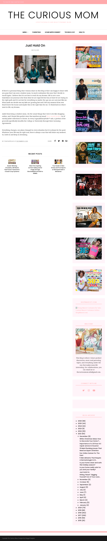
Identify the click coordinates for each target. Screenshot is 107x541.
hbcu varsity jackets (53, 116)
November (84, 479)
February (83, 502)
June (81, 492)
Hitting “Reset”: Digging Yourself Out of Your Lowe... (90, 476)
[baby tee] (89, 259)
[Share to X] (59, 141)
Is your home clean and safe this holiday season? (91, 464)
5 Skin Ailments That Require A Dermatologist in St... (90, 459)
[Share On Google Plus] (66, 141)
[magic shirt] (89, 131)
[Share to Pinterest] (62, 141)
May (81, 495)
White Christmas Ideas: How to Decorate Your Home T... (90, 440)
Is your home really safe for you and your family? (90, 468)
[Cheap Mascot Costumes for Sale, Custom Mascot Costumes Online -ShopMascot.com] (89, 312)
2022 (80, 431)
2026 (80, 421)
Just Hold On (84, 472)
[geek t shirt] (89, 163)
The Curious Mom (53, 15)
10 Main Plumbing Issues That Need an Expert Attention (91, 449)
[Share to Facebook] (55, 141)
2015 (79, 520)
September (84, 485)
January (83, 505)
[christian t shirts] (89, 99)
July (81, 490)
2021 (79, 434)
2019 (79, 510)
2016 (79, 518)
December (84, 436)
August (82, 487)
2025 (80, 423)
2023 (80, 429)
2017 (79, 515)
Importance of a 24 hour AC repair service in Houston (90, 445)
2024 (80, 426)
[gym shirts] (89, 227)
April (81, 497)
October (83, 482)
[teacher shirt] (89, 291)
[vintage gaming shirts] (89, 195)
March (82, 500)
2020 (80, 508)
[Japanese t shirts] (89, 68)
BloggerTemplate (30, 538)
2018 (79, 513)
